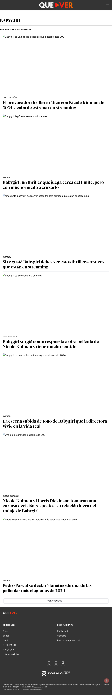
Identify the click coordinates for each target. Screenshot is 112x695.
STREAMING (9, 645)
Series (6, 635)
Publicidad (62, 631)
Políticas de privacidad (68, 640)
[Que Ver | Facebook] (63, 663)
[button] (107, 5)
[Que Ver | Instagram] (56, 663)
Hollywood (8, 649)
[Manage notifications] (106, 680)
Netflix (6, 640)
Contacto (61, 635)
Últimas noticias (11, 654)
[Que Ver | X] (49, 663)
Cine (5, 631)
